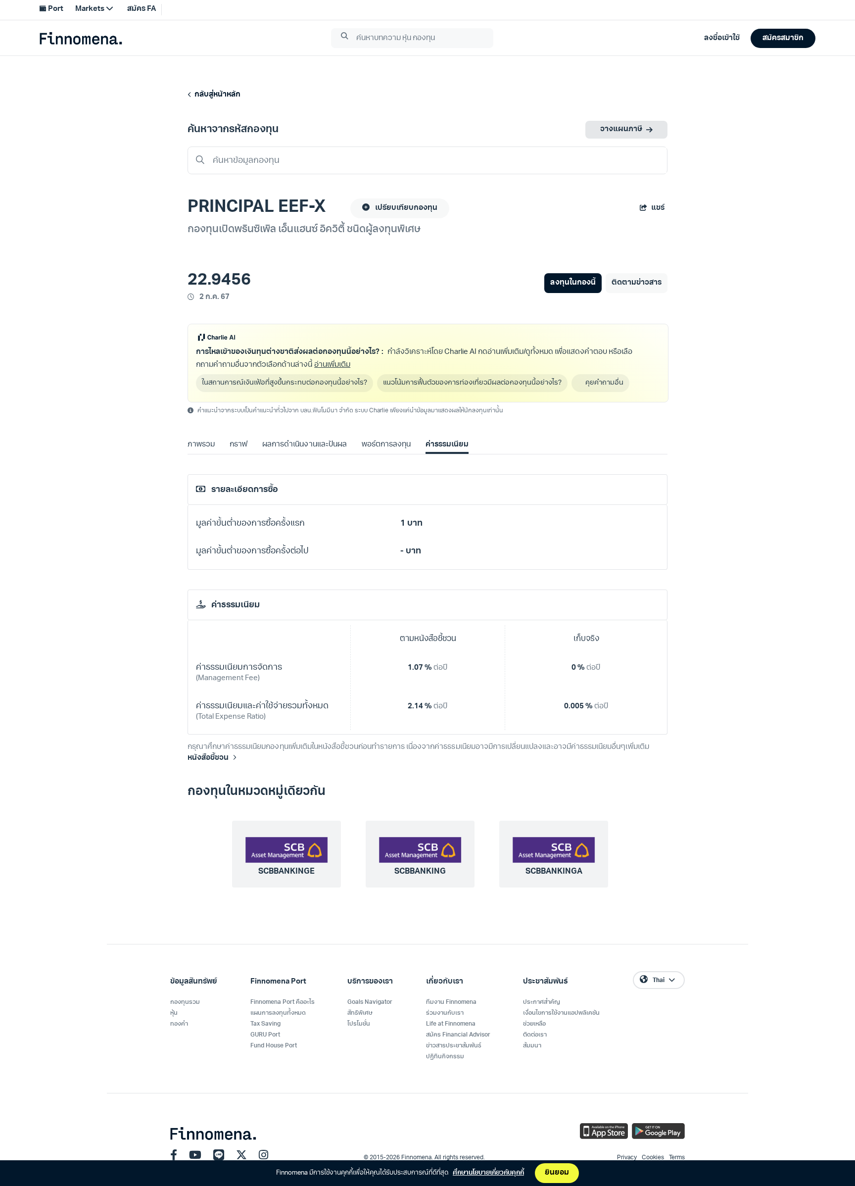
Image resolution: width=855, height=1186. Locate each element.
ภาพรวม (201, 444)
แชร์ (658, 208)
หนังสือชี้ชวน (208, 758)
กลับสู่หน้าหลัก (215, 95)
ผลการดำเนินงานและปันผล (304, 444)
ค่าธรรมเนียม (447, 444)
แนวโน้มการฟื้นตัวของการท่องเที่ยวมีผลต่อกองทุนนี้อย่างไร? (472, 383)
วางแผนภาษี (621, 129)
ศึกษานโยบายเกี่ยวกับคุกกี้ (488, 1173)
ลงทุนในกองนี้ (572, 283)
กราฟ (238, 444)
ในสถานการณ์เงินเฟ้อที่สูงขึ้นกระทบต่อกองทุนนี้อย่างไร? (284, 383)
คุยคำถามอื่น (606, 383)
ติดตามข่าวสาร (637, 283)
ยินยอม (557, 1173)
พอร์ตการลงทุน (386, 444)
